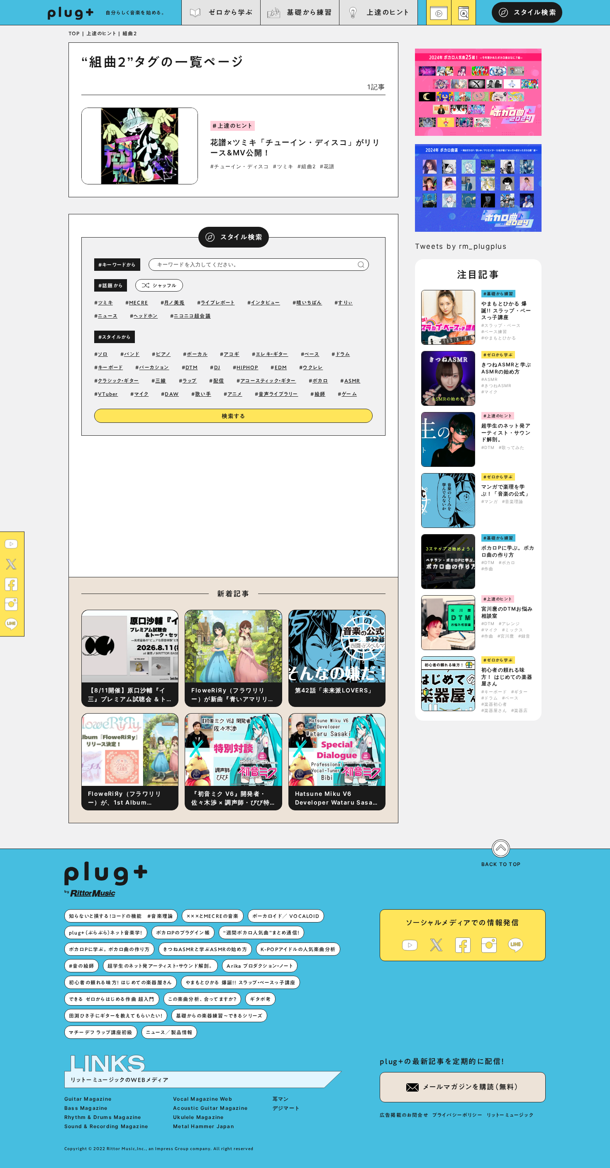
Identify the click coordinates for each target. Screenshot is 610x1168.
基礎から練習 (309, 12)
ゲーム (349, 393)
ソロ (102, 353)
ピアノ (163, 353)
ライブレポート (217, 302)
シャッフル (164, 285)
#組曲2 (307, 166)
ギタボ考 (260, 998)
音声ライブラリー (278, 393)
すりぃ (345, 302)
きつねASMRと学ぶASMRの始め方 (506, 368)
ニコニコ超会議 (192, 315)
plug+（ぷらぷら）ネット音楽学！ (106, 932)
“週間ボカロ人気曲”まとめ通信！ (261, 932)
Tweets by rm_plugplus (461, 246)
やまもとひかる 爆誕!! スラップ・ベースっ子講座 (506, 310)
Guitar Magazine (88, 1099)
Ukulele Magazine (198, 1117)
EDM (281, 367)
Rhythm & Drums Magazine (103, 1117)
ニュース (107, 315)
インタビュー (265, 302)
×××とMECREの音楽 (212, 915)
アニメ (234, 393)
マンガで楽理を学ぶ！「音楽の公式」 (506, 490)
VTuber (108, 393)
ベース (312, 353)
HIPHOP (247, 367)
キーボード (110, 367)
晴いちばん (309, 302)
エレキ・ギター (272, 353)
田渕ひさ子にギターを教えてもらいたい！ (116, 1015)
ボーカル (197, 353)
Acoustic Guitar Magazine (210, 1108)
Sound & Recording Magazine (106, 1126)
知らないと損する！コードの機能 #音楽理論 (121, 915)
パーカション (154, 367)
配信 (218, 380)
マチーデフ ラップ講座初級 (101, 1032)
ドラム (343, 353)
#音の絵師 (81, 965)
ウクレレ (313, 367)
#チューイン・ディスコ (239, 166)
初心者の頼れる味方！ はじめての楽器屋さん (506, 677)
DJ (217, 367)
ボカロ (320, 380)
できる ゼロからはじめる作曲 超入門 (112, 998)
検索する (234, 416)
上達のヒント (387, 12)
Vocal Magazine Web (202, 1099)
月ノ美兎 (174, 302)
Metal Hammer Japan (203, 1126)
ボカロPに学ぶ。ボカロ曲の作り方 (507, 551)
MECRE (138, 302)
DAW (172, 393)
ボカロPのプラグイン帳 (183, 932)
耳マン (281, 1099)
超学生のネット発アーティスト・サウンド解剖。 (506, 432)
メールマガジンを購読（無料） (471, 1086)
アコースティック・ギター (268, 380)
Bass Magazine (86, 1108)
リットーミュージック (510, 1114)
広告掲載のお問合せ (404, 1114)
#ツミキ (283, 166)
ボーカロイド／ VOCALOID (286, 915)
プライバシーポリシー (457, 1114)
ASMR (352, 380)
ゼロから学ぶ (231, 12)
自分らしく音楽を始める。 (136, 12)
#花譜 (327, 166)
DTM (191, 367)
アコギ (231, 353)
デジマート (286, 1108)
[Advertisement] (302, 504)
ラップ (190, 380)
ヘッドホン (146, 315)
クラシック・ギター (118, 380)
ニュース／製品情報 (169, 1032)
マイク (141, 393)
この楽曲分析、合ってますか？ (202, 998)
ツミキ (105, 302)
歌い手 (203, 393)
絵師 (320, 393)
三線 (160, 380)
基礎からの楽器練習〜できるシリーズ (219, 1015)
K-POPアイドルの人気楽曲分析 (298, 949)
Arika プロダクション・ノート (260, 965)
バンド (132, 353)
